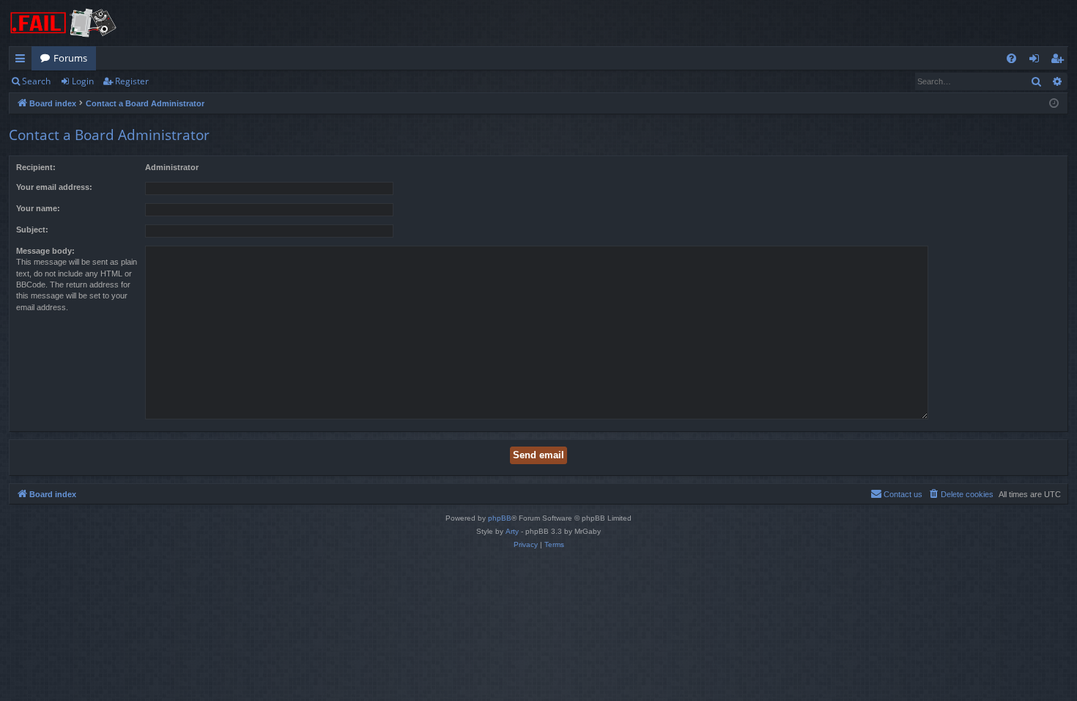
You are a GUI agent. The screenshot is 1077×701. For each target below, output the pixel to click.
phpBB (499, 518)
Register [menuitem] (1060, 60)
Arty (512, 531)
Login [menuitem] (1037, 60)
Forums (70, 58)
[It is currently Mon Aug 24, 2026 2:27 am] (1054, 103)
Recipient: (36, 167)
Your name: (38, 208)
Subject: (32, 229)
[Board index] (64, 23)
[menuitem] (1011, 58)
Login (83, 81)
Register (132, 81)
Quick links (23, 60)
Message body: (45, 250)
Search (36, 81)
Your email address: (54, 187)
